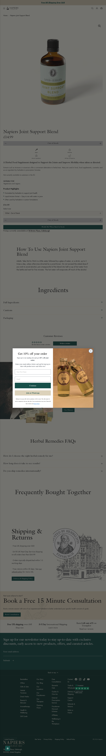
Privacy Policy (37, 403)
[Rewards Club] (7, 748)
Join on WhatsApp (32, 393)
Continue (32, 385)
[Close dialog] (91, 351)
